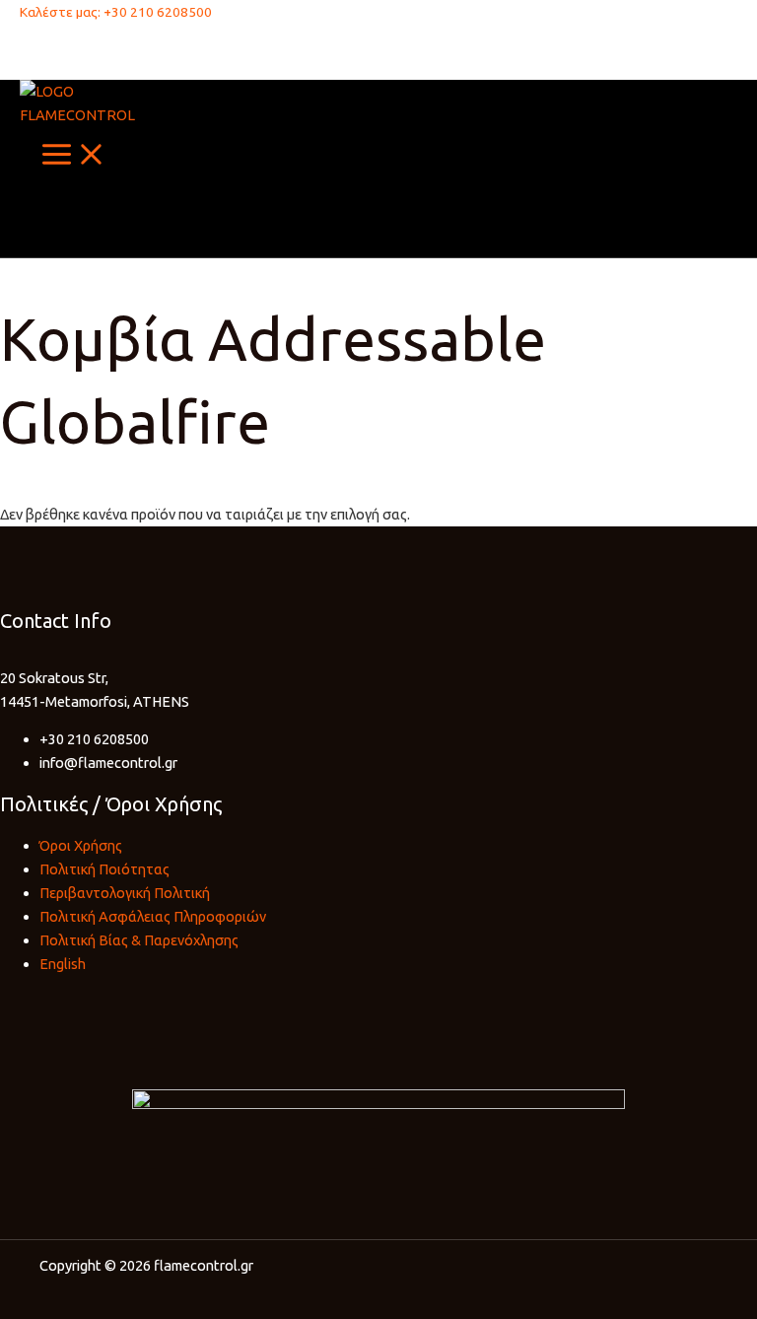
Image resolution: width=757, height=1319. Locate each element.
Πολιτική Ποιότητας (104, 869)
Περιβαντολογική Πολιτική (124, 892)
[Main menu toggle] (74, 155)
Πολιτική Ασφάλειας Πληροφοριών (152, 916)
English (62, 963)
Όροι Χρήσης (80, 845)
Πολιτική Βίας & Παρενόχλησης (139, 940)
